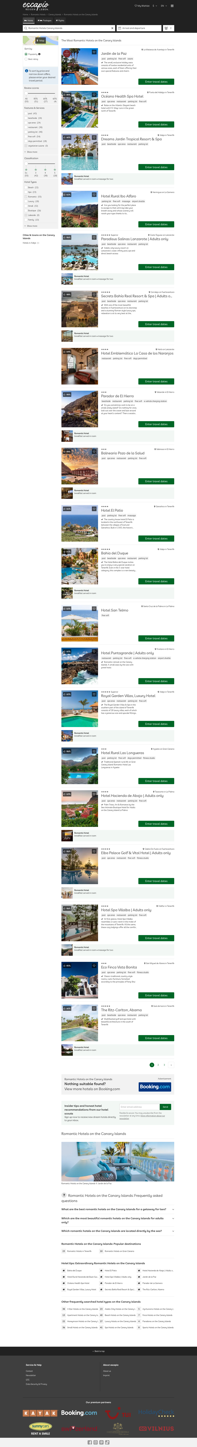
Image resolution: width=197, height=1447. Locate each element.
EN (162, 5)
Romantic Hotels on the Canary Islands (81, 14)
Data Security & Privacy (36, 1384)
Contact (29, 1371)
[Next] (171, 1065)
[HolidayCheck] (156, 1413)
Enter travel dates (156, 81)
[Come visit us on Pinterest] (101, 1442)
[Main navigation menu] (172, 6)
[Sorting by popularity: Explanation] (39, 54)
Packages (47, 20)
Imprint (106, 1375)
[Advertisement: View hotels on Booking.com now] (155, 1087)
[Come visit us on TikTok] (107, 1442)
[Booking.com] (79, 1413)
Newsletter (31, 1375)
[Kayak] (40, 1413)
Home (25, 14)
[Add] (94, 52)
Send (165, 1106)
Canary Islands (54, 14)
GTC (27, 1380)
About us (107, 1371)
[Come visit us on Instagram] (95, 1442)
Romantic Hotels (38, 14)
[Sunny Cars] (40, 1428)
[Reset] (112, 28)
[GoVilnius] (156, 1429)
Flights (61, 20)
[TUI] (118, 1413)
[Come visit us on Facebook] (90, 1442)
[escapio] (36, 6)
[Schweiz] (79, 1428)
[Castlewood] (118, 1428)
